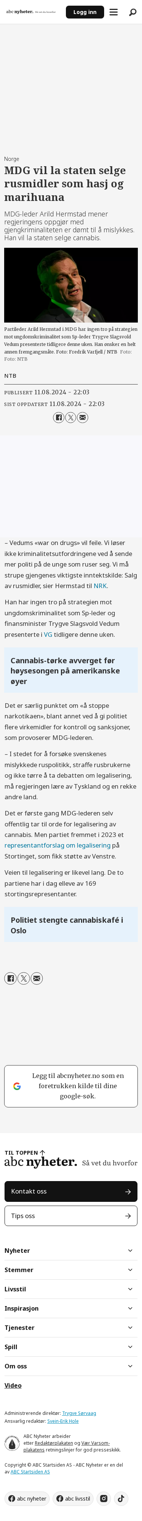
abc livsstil (77, 1498)
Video (13, 1385)
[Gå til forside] (33, 11)
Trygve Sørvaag (79, 1413)
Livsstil (15, 1289)
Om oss (16, 1366)
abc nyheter (31, 1498)
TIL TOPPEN (21, 1152)
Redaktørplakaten (54, 1443)
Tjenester (19, 1327)
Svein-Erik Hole (63, 1421)
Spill (11, 1347)
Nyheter (17, 1250)
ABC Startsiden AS (30, 1471)
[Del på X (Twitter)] (70, 417)
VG (48, 634)
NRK (100, 585)
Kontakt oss (29, 1191)
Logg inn (85, 11)
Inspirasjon (22, 1308)
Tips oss (23, 1215)
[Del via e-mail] (82, 417)
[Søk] (132, 12)
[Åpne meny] (113, 12)
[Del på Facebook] (58, 417)
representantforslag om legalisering (58, 845)
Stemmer (19, 1270)
